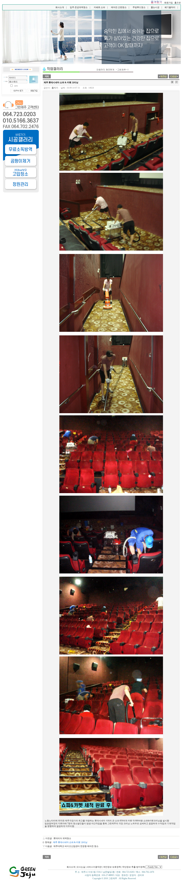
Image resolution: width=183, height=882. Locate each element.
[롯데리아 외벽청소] (163, 76)
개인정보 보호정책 (112, 867)
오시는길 (81, 867)
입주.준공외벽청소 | (80, 7)
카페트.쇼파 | (101, 7)
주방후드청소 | (140, 7)
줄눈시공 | (156, 7)
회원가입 (168, 2)
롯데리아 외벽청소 (62, 838)
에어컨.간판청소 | (120, 7)
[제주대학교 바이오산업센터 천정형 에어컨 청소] (174, 76)
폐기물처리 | (171, 7)
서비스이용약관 (94, 867)
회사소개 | (60, 7)
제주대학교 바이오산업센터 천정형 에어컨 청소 (75, 846)
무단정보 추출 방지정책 (133, 867)
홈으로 (177, 2)
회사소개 (71, 867)
